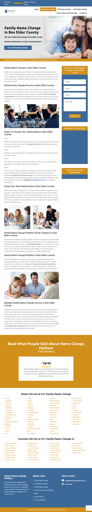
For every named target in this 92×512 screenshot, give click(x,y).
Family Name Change (48, 9)
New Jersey (54, 410)
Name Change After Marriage (67, 13)
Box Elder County (33, 452)
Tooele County (10, 460)
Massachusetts (33, 412)
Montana (53, 398)
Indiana (30, 403)
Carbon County (33, 457)
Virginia (75, 410)
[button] (23, 367)
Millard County (55, 452)
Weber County (32, 450)
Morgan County (10, 457)
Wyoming (76, 424)
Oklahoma (53, 422)
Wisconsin (76, 419)
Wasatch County (33, 448)
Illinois (30, 401)
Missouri (31, 426)
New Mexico (54, 412)
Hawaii (7, 431)
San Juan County (33, 460)
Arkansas (8, 403)
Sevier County (54, 448)
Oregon (52, 424)
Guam (7, 429)
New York (53, 417)
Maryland (31, 415)
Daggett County (33, 443)
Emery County (54, 443)
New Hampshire (55, 408)
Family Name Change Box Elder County (44, 60)
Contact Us (83, 13)
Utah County (9, 445)
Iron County (76, 445)
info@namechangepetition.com (75, 480)
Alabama (8, 401)
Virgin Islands (77, 412)
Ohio (51, 419)
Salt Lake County (10, 448)
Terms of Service (40, 500)
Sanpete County (55, 450)
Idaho (30, 398)
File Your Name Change (18, 48)
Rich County (32, 445)
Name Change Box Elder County (20, 60)
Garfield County (55, 460)
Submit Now (75, 116)
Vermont (75, 415)
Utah (74, 408)
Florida (7, 419)
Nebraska (53, 405)
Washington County (79, 450)
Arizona (8, 405)
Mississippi (31, 433)
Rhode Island (54, 433)
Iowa (7, 433)
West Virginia (77, 422)
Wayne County (77, 448)
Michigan (31, 422)
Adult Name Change (80, 9)
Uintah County (10, 450)
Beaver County (77, 443)
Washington (76, 417)
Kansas (30, 405)
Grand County (54, 445)
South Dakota (77, 401)
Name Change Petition (46, 510)
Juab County (54, 455)
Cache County (32, 455)
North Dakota (54, 403)
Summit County (10, 455)
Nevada (52, 415)
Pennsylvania (54, 426)
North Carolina (55, 401)
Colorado (8, 410)
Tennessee (76, 403)
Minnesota (31, 424)
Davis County (9, 452)
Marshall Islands (33, 419)
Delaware (8, 417)
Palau (52, 431)
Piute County (77, 452)
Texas (74, 405)
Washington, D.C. (10, 415)
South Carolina (77, 398)
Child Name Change (64, 9)
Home (37, 9)
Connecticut (9, 412)
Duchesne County (11, 443)
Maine (30, 417)
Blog (36, 493)
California (8, 408)
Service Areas (39, 496)
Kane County (54, 457)
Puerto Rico (54, 429)
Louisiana (31, 410)
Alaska (7, 398)
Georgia (8, 426)
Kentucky (31, 408)
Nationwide (68, 484)
